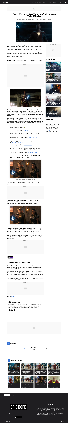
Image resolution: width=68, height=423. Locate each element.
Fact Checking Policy (15, 397)
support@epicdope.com (51, 130)
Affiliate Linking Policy (49, 397)
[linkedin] (15, 310)
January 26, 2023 (26, 130)
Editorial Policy (57, 394)
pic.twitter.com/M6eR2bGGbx (18, 142)
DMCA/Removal (50, 394)
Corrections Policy (24, 397)
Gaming (54, 2)
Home (33, 2)
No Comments (43, 19)
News (36, 2)
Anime (40, 2)
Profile (18, 394)
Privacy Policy (36, 394)
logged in (26, 348)
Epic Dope (8, 421)
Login (13, 394)
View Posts (10, 312)
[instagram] (11, 310)
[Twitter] (13, 310)
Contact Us (29, 394)
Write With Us (7, 394)
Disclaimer (43, 394)
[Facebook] (9, 310)
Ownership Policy (40, 397)
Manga (44, 2)
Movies (50, 2)
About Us (23, 394)
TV (47, 2)
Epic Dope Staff (22, 19)
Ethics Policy (32, 397)
